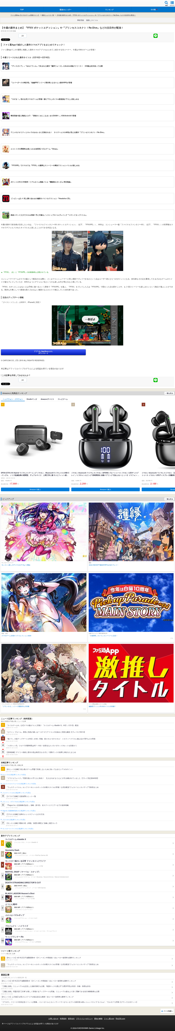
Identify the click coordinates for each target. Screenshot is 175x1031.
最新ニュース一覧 (48, 15)
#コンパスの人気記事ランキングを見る (14, 774)
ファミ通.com (109, 1018)
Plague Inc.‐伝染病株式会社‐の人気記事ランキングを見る (18, 810)
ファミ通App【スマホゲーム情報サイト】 (25, 15)
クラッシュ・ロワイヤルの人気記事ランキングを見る (18, 801)
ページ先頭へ (168, 1011)
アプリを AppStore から (43, 352)
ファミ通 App (9, 3)
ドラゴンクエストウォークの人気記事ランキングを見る (19, 783)
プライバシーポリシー (84, 1018)
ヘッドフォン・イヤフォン (13, 399)
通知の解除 (98, 1018)
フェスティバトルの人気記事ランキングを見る (16, 792)
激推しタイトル (92, 20)
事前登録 (80, 20)
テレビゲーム (63, 399)
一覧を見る (169, 393)
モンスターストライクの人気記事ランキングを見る (17, 828)
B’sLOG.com (120, 1018)
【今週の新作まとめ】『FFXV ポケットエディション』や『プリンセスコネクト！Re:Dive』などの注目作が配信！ (96, 15)
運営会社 (71, 1018)
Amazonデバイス (47, 399)
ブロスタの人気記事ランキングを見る (13, 819)
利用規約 (63, 1018)
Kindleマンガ (32, 399)
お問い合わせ (53, 1018)
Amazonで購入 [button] (35, 489)
